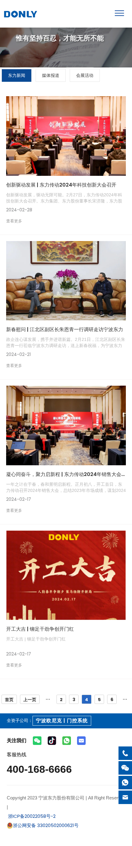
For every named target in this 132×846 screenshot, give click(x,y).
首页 (9, 700)
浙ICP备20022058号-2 (31, 816)
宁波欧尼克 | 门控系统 (62, 720)
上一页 (29, 700)
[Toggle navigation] (119, 13)
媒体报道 (50, 75)
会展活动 (84, 75)
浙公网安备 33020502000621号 (46, 825)
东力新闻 (16, 75)
